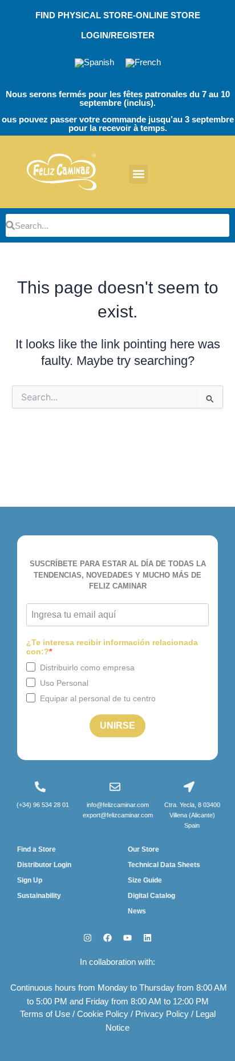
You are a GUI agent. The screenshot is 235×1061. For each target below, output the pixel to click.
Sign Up (29, 880)
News (137, 911)
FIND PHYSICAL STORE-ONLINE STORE (117, 15)
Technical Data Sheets (164, 865)
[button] (138, 174)
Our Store (143, 849)
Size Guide (145, 880)
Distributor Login (44, 865)
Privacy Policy (162, 1014)
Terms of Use (45, 1014)
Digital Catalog (151, 896)
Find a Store (36, 849)
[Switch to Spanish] (94, 63)
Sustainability (39, 896)
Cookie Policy (102, 1014)
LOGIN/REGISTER (118, 35)
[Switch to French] (143, 63)
